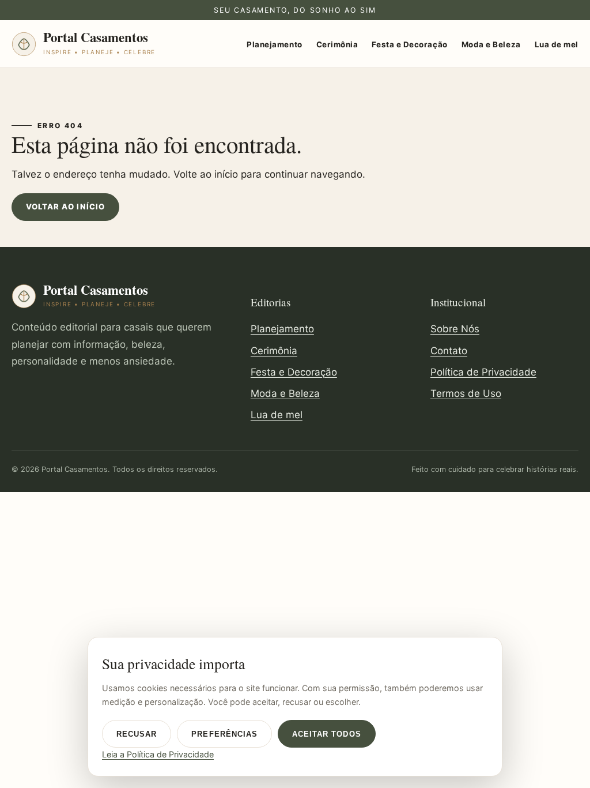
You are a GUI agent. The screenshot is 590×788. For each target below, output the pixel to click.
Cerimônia (337, 44)
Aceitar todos (326, 734)
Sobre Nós (454, 329)
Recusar (136, 734)
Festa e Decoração (409, 44)
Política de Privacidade (483, 372)
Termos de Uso (465, 393)
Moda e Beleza (491, 44)
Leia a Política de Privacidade (158, 754)
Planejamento (274, 44)
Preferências (224, 734)
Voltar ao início (65, 206)
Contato (448, 351)
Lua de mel (556, 44)
